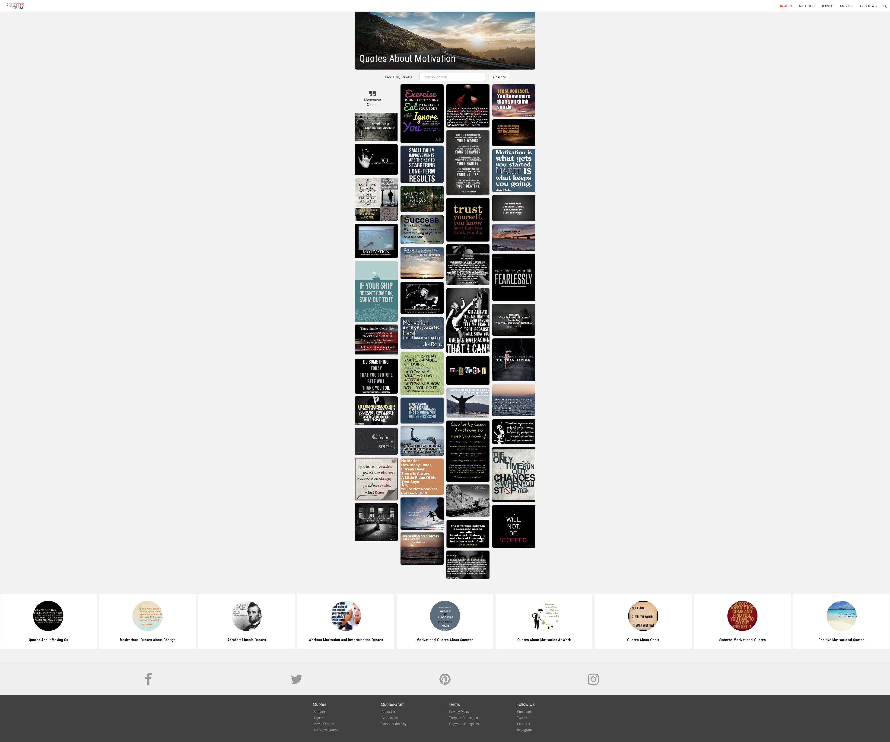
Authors (806, 5)
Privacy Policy (459, 711)
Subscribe (499, 77)
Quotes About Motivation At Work (445, 640)
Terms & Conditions (463, 717)
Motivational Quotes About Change (48, 640)
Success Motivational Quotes (643, 640)
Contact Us (389, 717)
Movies (846, 5)
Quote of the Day (394, 723)
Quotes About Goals (544, 640)
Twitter (522, 717)
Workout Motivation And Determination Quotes (247, 640)
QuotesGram (15, 6)
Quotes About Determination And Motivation (841, 640)
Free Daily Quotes (399, 76)
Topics (827, 5)
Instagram (524, 729)
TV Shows (868, 5)
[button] (885, 6)
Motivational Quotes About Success (345, 640)
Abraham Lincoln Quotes (147, 640)
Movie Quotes (324, 723)
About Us (388, 711)
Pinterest (523, 723)
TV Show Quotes (326, 729)
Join (787, 5)
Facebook (524, 711)
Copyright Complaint (464, 723)
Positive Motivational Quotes (742, 640)
